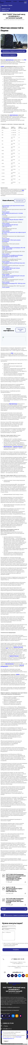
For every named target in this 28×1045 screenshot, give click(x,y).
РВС (25, 59)
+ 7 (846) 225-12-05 (17, 959)
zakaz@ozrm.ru (17, 972)
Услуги (15, 1)
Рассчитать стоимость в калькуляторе (14, 51)
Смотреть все (20, 200)
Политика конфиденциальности (10, 1007)
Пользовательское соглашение (10, 1010)
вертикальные (8, 446)
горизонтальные (18, 446)
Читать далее (5, 212)
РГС (7, 648)
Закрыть (6, 1041)
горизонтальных (14, 656)
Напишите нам (5, 10)
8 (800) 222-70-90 (6, 8)
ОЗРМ (2, 66)
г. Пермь (9, 5)
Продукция (8, 1)
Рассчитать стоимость (9, 55)
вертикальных (10, 59)
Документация (22, 1)
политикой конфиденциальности (11, 945)
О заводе (2, 2)
